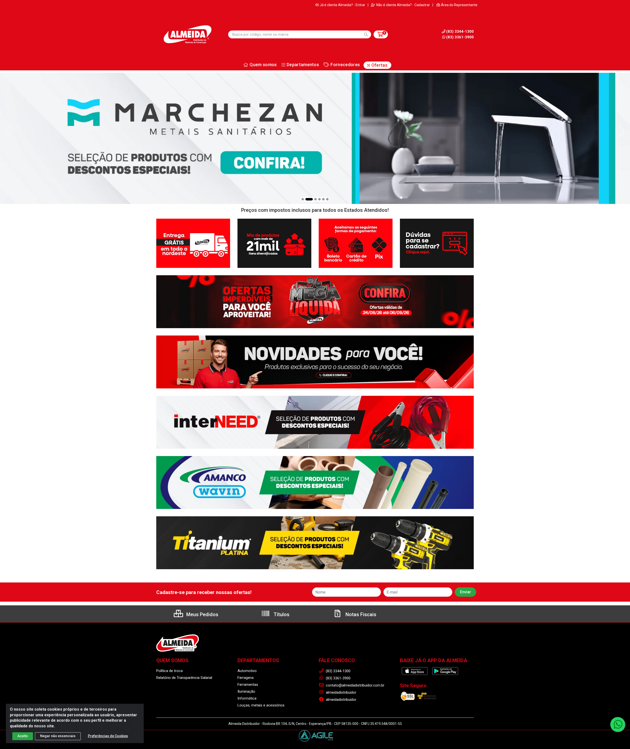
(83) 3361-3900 (460, 37)
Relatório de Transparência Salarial (184, 677)
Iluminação (246, 691)
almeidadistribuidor (340, 692)
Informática (246, 698)
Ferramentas (247, 684)
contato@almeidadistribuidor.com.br (354, 685)
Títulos (280, 614)
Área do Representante (459, 5)
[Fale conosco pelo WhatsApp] (617, 724)
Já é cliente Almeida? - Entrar (342, 5)
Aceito (22, 736)
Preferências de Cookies (108, 736)
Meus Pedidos (201, 614)
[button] (302, 199)
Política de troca (169, 671)
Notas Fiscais (360, 614)
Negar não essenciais (58, 736)
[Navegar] (8, 131)
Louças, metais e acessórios (260, 705)
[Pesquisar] (366, 34)
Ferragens (245, 677)
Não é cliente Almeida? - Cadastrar (403, 5)
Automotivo (247, 671)
